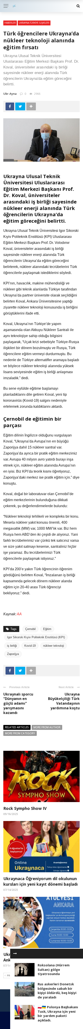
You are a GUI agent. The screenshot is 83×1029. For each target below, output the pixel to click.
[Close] (15, 954)
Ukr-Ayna (10, 94)
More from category (20, 733)
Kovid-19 (30, 645)
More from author (46, 727)
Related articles (17, 727)
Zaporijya (13, 654)
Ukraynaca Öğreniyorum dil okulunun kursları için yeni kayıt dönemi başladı (40, 881)
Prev (10, 975)
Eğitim (47, 629)
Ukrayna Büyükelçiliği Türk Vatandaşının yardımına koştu (64, 701)
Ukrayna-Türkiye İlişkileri (34, 22)
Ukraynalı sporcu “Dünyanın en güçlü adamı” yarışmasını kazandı (18, 703)
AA (19, 614)
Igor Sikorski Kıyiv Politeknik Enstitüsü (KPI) (36, 637)
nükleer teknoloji (53, 645)
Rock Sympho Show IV (25, 808)
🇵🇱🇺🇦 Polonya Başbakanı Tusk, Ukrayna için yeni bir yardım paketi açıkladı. (58, 1013)
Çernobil (30, 629)
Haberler (10, 22)
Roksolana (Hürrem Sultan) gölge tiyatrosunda (53, 969)
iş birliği (12, 645)
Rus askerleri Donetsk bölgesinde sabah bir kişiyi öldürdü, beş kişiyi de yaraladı (57, 990)
